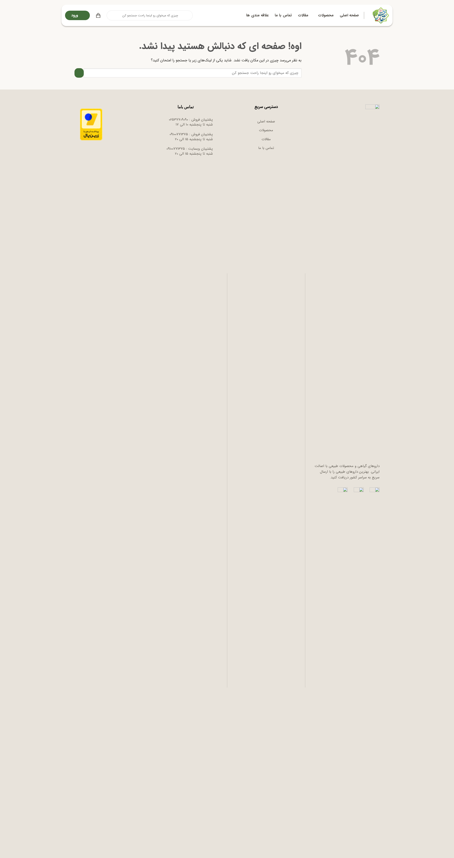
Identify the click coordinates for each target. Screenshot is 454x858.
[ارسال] (110, 15)
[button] (98, 15)
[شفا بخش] (380, 15)
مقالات (303, 15)
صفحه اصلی (349, 15)
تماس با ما (283, 15)
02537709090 (178, 119)
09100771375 (179, 134)
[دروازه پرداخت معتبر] (91, 124)
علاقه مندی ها (257, 15)
